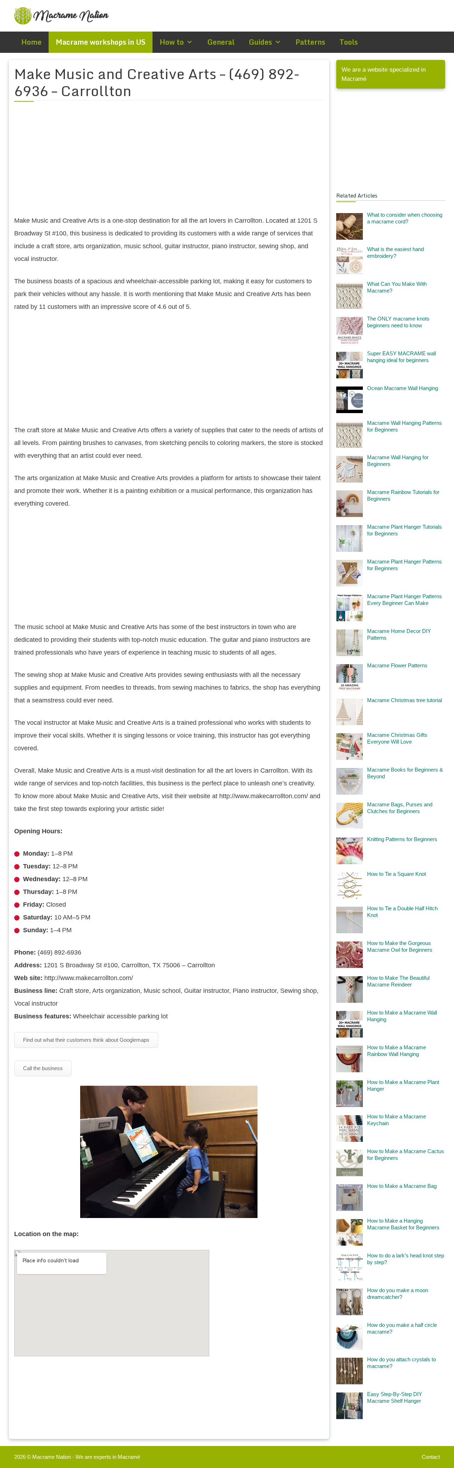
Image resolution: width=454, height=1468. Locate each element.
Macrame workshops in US (100, 42)
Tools (348, 42)
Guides (260, 42)
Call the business (43, 1068)
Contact (431, 1457)
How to (172, 42)
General (220, 42)
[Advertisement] (169, 162)
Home (31, 42)
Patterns (310, 42)
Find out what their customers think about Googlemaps (86, 1040)
